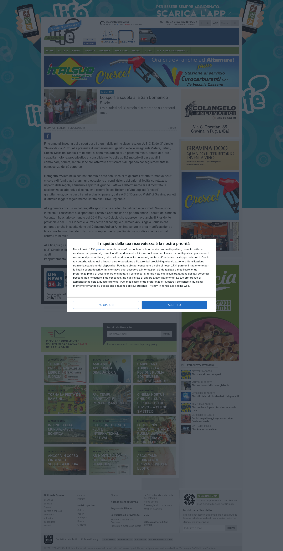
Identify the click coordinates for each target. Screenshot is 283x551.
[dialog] (141, 275)
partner (100, 249)
